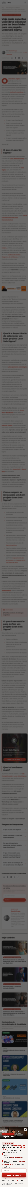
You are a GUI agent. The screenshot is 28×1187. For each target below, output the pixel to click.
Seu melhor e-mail (6, 1167)
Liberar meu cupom (13, 1175)
